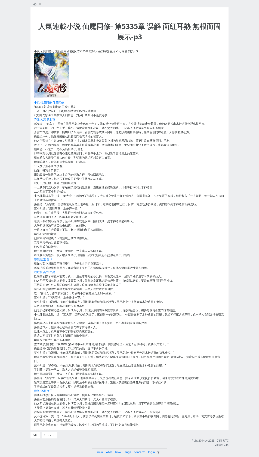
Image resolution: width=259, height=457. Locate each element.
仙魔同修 (46, 102)
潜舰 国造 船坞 (43, 259)
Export (48, 435)
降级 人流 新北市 (44, 119)
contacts (139, 452)
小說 (37, 102)
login (151, 452)
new (100, 452)
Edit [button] (35, 435)
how (118, 452)
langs (127, 452)
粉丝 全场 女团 (43, 391)
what (109, 452)
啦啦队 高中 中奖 (44, 272)
